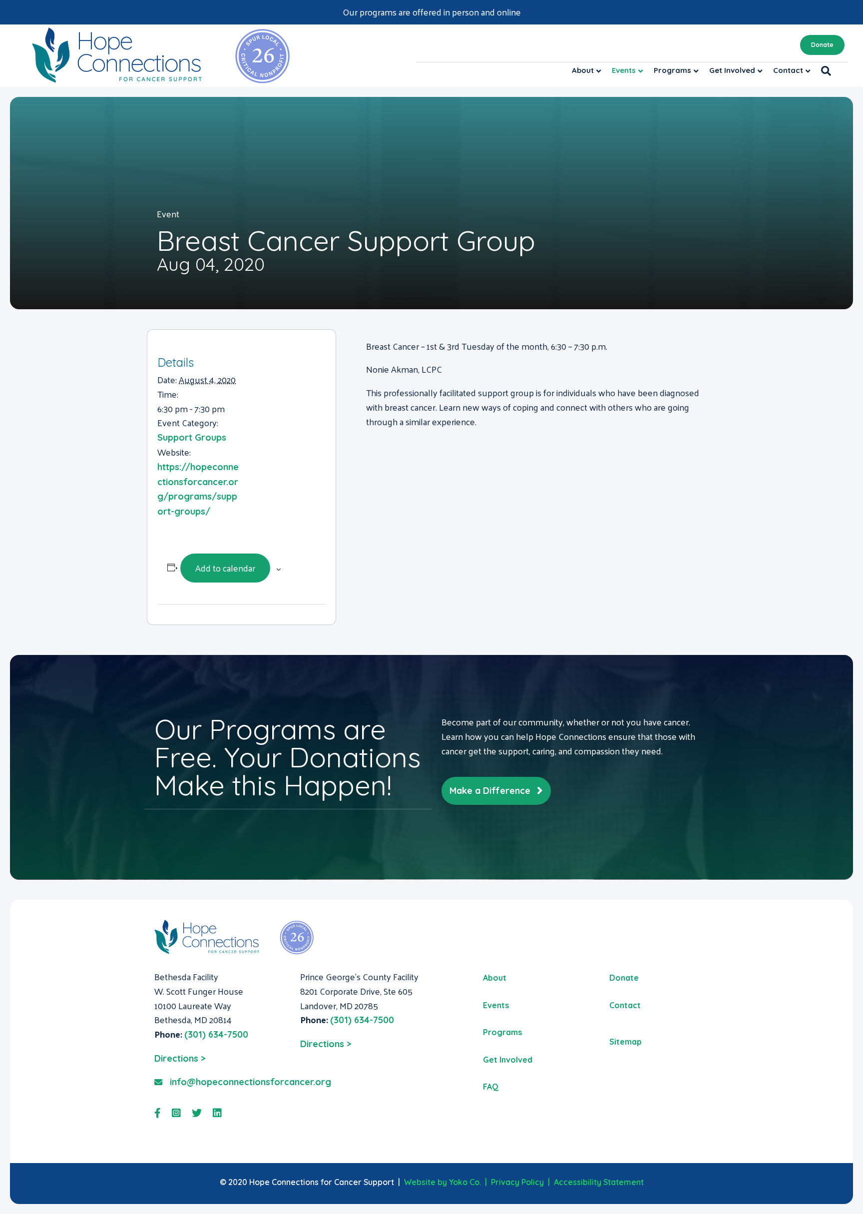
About (583, 70)
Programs (672, 70)
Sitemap (625, 1042)
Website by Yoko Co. (442, 1182)
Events (624, 70)
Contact (788, 70)
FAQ (490, 1087)
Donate (822, 44)
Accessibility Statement (599, 1182)
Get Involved (732, 70)
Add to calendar (225, 568)
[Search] (823, 70)
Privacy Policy (517, 1182)
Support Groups (191, 437)
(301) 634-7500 (216, 1034)
